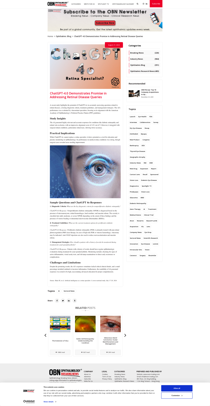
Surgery (143, 255)
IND (145, 163)
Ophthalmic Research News (144, 71)
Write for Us (89, 4)
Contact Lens (135, 174)
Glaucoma (134, 198)
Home (50, 36)
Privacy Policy (107, 379)
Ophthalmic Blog (63, 36)
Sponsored (154, 174)
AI (59, 291)
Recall (145, 174)
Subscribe (156, 4)
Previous (45, 335)
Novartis (140, 221)
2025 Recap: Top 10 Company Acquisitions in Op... (150, 92)
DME (151, 163)
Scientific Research (151, 238)
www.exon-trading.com (151, 374)
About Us (87, 374)
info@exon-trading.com (149, 377)
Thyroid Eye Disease (137, 151)
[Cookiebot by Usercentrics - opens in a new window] (29, 401)
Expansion (144, 169)
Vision (147, 250)
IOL (142, 226)
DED (143, 145)
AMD (142, 198)
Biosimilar (152, 255)
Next (125, 335)
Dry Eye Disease (136, 128)
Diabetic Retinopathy (138, 203)
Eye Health (142, 117)
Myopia (144, 134)
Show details (48, 402)
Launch (132, 117)
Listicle (155, 244)
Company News (136, 232)
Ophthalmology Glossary (123, 4)
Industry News (144, 59)
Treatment (152, 209)
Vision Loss (134, 180)
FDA (150, 117)
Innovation (134, 244)
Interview (133, 122)
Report (153, 169)
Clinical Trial (148, 215)
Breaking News (144, 53)
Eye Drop (148, 232)
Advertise (87, 377)
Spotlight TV (103, 4)
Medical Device (135, 215)
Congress (146, 140)
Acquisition (134, 226)
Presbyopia (134, 192)
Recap (147, 128)
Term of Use (106, 377)
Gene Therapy (135, 209)
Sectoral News (69, 291)
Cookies (105, 374)
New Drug (133, 169)
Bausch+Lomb (151, 221)
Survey (155, 122)
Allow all (177, 388)
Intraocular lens (136, 250)
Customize (176, 395)
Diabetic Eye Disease (149, 180)
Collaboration (145, 122)
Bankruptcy (134, 145)
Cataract (133, 255)
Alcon (132, 221)
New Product (135, 140)
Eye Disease (145, 244)
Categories (76, 4)
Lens (148, 226)
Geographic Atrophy (137, 157)
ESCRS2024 (134, 134)
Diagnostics (134, 186)
